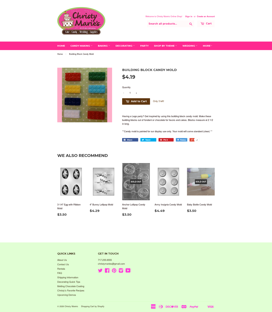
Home (61, 45)
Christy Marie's (71, 306)
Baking (103, 45)
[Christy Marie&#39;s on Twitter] (100, 271)
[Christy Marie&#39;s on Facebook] (107, 271)
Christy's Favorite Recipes (70, 290)
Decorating (124, 45)
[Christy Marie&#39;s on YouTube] (128, 271)
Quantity (126, 87)
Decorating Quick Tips (68, 281)
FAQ (59, 273)
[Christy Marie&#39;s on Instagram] (121, 271)
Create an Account (206, 16)
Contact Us (63, 264)
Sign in (188, 16)
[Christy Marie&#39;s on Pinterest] (114, 271)
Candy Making (80, 45)
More (206, 45)
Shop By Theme (164, 45)
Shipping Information (67, 277)
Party (144, 45)
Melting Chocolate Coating (70, 286)
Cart (208, 23)
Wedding (189, 45)
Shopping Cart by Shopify (92, 306)
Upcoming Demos (66, 294)
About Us (62, 259)
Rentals (61, 268)
